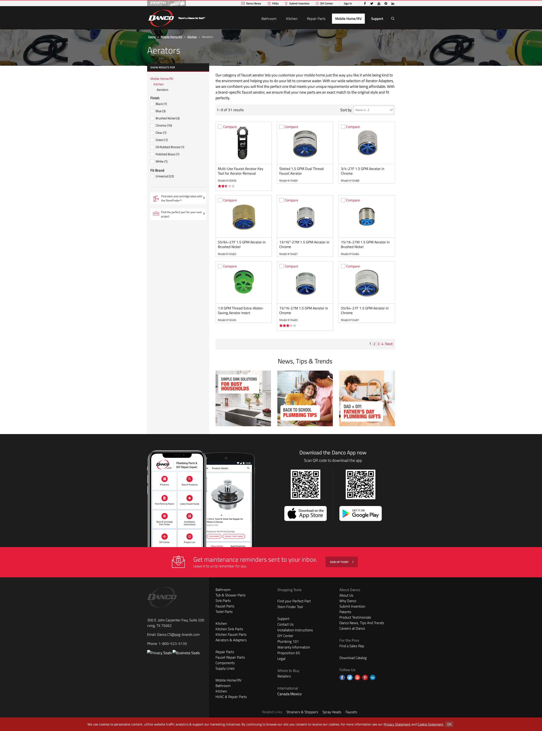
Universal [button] (165, 176)
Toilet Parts (224, 611)
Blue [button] (161, 111)
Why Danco (347, 601)
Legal (281, 658)
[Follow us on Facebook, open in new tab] (342, 677)
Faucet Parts (225, 606)
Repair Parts (316, 18)
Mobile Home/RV (348, 18)
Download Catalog (353, 658)
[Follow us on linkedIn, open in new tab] (372, 677)
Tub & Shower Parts (231, 595)
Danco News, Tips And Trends (361, 623)
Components (225, 663)
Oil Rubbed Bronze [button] (170, 147)
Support (377, 18)
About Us (346, 595)
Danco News (253, 3)
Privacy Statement (397, 724)
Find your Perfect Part (294, 601)
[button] (393, 18)
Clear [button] (161, 132)
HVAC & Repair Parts (231, 696)
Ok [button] (449, 724)
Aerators (162, 89)
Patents (345, 612)
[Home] (176, 17)
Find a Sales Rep (351, 646)
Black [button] (161, 103)
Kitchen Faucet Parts (231, 634)
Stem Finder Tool (290, 607)
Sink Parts (223, 600)
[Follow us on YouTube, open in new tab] (357, 677)
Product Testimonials (355, 617)
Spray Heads (331, 712)
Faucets (351, 712)
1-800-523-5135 (173, 643)
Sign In (348, 3)
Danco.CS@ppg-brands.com (178, 634)
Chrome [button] (164, 125)
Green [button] (162, 139)
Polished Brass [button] (167, 154)
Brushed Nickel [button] (168, 118)
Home (152, 36)
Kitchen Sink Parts (229, 629)
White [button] (161, 161)
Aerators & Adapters (231, 640)
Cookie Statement (430, 724)
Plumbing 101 (288, 641)
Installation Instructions (295, 630)
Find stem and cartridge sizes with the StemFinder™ (181, 199)
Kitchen (291, 18)
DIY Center (326, 3)
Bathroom (269, 18)
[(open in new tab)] (186, 653)
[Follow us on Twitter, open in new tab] (350, 677)
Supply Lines (225, 668)
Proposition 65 (288, 653)
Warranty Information (293, 647)
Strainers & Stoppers (302, 712)
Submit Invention (299, 3)
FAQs (275, 3)
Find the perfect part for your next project (181, 214)
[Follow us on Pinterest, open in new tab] (365, 677)
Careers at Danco (352, 628)
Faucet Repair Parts (230, 657)
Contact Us (285, 624)
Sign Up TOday (339, 562)
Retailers (284, 676)
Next (389, 344)
